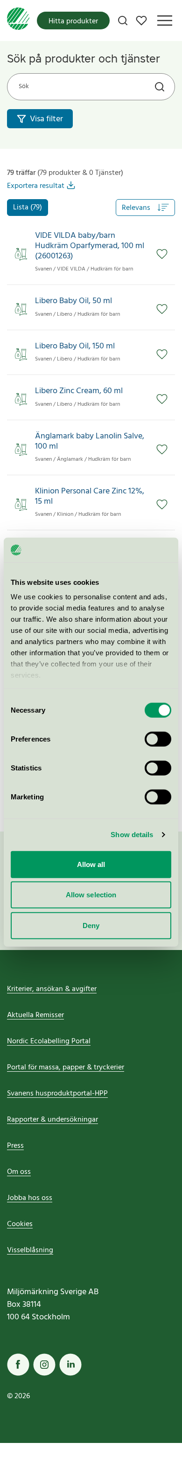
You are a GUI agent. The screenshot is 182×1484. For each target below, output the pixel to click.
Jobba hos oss (29, 1198)
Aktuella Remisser (35, 1015)
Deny (91, 925)
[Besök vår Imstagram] (44, 1364)
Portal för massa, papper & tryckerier (65, 1067)
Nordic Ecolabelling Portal (49, 1041)
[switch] (158, 738)
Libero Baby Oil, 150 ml (75, 346)
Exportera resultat (35, 186)
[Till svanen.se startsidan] (18, 20)
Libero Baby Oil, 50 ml (73, 301)
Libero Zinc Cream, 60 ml (79, 391)
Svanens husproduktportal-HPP (57, 1094)
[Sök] (122, 20)
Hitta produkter (73, 21)
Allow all (91, 864)
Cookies (20, 1224)
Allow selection (91, 895)
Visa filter (46, 119)
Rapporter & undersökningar (52, 1120)
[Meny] (164, 20)
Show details (132, 835)
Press (15, 1146)
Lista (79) (27, 207)
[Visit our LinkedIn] (70, 1364)
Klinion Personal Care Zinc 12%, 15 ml (89, 496)
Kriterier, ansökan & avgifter (52, 989)
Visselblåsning (30, 1250)
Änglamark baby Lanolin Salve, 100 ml (89, 441)
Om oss (19, 1172)
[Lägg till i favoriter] (162, 254)
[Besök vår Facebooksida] (18, 1364)
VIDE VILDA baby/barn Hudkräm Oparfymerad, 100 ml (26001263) (89, 246)
